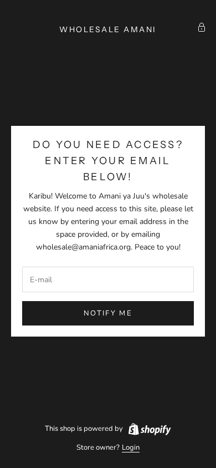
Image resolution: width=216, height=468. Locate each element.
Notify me (108, 313)
